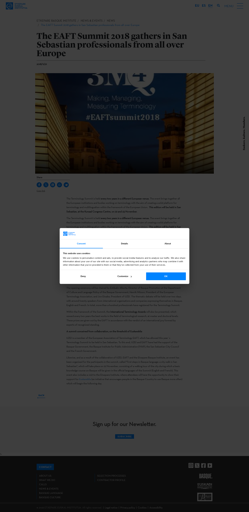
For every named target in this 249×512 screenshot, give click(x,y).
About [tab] (168, 243)
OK (166, 276)
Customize (122, 276)
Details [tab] (124, 243)
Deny (83, 276)
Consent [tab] (81, 243)
